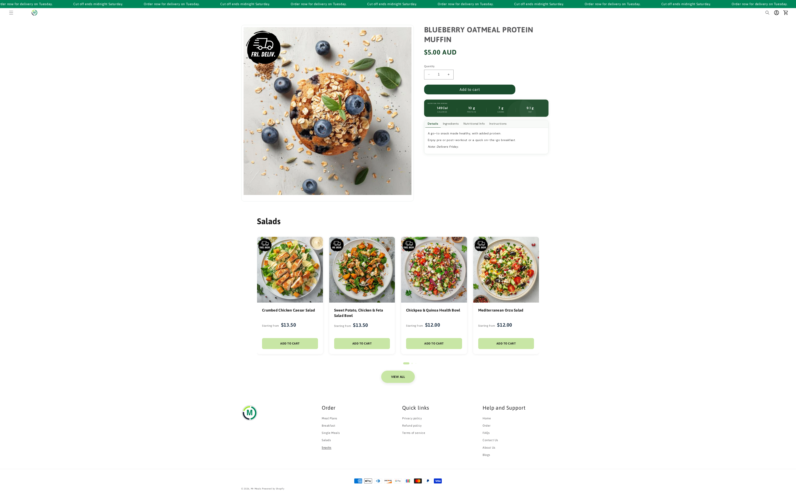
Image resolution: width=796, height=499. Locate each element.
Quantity (429, 66)
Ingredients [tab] (451, 123)
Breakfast (328, 425)
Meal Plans (329, 418)
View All (398, 377)
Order (487, 425)
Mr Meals (256, 488)
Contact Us (490, 440)
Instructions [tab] (498, 123)
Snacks (326, 447)
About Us (489, 447)
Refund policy (412, 425)
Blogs (486, 454)
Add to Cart (290, 343)
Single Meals (331, 432)
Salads (326, 440)
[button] (11, 12)
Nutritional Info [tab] (474, 123)
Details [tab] (433, 123)
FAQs (486, 432)
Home (487, 418)
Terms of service (413, 432)
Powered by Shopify (273, 488)
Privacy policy (412, 418)
